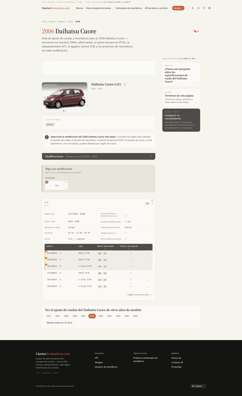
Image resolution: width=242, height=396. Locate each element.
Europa (50, 124)
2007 (83, 316)
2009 (66, 316)
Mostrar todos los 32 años (59, 322)
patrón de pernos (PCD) (111, 42)
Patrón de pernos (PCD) (111, 222)
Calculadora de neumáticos (129, 8)
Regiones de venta (52, 227)
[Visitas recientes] (198, 8)
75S (60, 253)
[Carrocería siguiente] (84, 97)
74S (60, 273)
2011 (49, 316)
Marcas (79, 8)
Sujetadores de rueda (110, 227)
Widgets (99, 362)
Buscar (177, 8)
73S (60, 260)
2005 (101, 316)
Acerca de (176, 358)
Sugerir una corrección (139, 294)
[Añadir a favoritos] (124, 84)
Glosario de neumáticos (106, 367)
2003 (118, 316)
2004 (109, 316)
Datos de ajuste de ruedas (98, 8)
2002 (127, 316)
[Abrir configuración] (209, 8)
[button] (98, 156)
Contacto (175, 362)
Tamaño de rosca (108, 233)
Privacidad (176, 367)
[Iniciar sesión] (193, 8)
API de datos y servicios (156, 8)
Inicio (44, 21)
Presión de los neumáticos (129, 246)
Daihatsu (62, 21)
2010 (57, 316)
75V (60, 286)
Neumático (49, 246)
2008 (75, 316)
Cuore (70, 21)
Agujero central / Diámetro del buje (109, 215)
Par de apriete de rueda (111, 239)
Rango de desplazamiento (105, 246)
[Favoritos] (204, 8)
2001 (135, 316)
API (96, 358)
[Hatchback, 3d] (63, 110)
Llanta (80, 246)
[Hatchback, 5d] (65, 110)
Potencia (48, 233)
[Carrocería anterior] (45, 97)
